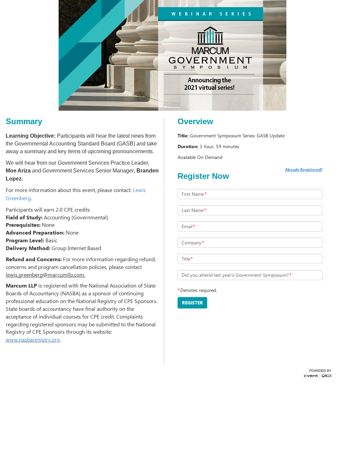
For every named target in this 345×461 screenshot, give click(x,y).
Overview (195, 121)
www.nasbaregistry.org (33, 339)
